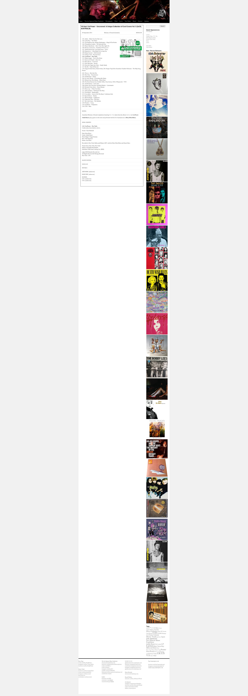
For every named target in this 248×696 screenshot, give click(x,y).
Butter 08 (160, 631)
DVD (147, 635)
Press (147, 41)
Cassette (164, 631)
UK (159, 653)
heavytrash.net (81, 675)
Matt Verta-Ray (159, 646)
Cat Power (149, 633)
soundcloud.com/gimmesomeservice (133, 666)
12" (152, 628)
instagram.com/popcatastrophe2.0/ (156, 666)
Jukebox (128, 115)
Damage (164, 633)
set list (159, 651)
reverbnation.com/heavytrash (85, 677)
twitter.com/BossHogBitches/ (85, 662)
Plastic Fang (157, 650)
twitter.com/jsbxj (105, 667)
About (134, 21)
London (159, 644)
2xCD (147, 628)
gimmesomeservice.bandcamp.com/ (133, 669)
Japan (163, 637)
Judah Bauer (150, 644)
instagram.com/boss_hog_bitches (86, 664)
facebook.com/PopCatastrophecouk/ (156, 664)
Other (116, 21)
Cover (159, 633)
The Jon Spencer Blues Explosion (94, 21)
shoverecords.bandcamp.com (108, 662)
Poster (163, 649)
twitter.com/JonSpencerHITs (131, 686)
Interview (158, 637)
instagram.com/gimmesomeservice (133, 667)
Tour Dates (128, 21)
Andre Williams (150, 629)
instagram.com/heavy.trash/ (84, 674)
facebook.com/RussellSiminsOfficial (133, 678)
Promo (152, 651)
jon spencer (151, 638)
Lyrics (121, 21)
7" (150, 628)
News (81, 21)
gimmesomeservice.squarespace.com (133, 662)
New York (112, 115)
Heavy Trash (151, 637)
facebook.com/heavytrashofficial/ (86, 670)
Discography (108, 21)
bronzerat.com (105, 678)
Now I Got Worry (150, 650)
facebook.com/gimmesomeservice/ (133, 664)
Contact (140, 21)
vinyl (154, 655)
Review (156, 651)
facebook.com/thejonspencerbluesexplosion (112, 664)
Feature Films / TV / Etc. (152, 36)
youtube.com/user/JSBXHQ (108, 670)
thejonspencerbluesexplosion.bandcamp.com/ (112, 672)
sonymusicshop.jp (106, 681)
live (156, 644)
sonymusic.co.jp (105, 680)
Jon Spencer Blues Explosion (153, 641)
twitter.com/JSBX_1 (106, 666)
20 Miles (156, 628)
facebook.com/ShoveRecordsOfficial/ (133, 685)
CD (155, 632)
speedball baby (149, 653)
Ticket (155, 653)
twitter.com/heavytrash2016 (84, 672)
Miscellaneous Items (151, 37)
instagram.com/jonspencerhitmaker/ (133, 683)
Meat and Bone (151, 648)
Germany (156, 635)
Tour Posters (149, 47)
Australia (156, 629)
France (151, 635)
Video (151, 655)
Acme (160, 628)
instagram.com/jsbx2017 (107, 669)
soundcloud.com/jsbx (107, 673)
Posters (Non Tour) (150, 39)
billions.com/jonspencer (130, 688)
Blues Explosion (152, 631)
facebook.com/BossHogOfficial (85, 666)
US (163, 653)
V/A (148, 655)
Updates (146, 21)
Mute (158, 648)
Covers (148, 34)
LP (162, 644)
